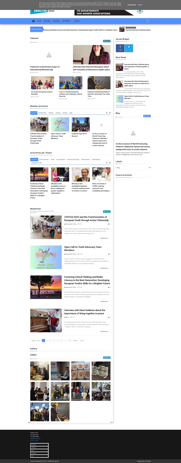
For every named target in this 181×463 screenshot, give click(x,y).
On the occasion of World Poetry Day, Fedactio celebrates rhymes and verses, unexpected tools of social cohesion (133, 147)
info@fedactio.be (35, 438)
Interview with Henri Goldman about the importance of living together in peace (133, 30)
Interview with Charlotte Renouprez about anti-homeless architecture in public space (136, 83)
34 (70, 340)
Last (81, 340)
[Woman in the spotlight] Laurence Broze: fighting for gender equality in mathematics (58, 188)
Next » (75, 340)
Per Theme (66, 21)
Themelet (148, 461)
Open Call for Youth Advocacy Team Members (58, 136)
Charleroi (33, 453)
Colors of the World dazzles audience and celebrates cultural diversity (70, 94)
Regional (56, 21)
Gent (32, 450)
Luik (32, 456)
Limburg (33, 447)
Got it (140, 5)
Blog (39, 21)
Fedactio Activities (111, 27)
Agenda (77, 21)
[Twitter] (129, 48)
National (47, 21)
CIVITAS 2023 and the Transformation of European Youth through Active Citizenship (38, 138)
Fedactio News (34, 461)
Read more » (104, 238)
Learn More (131, 5)
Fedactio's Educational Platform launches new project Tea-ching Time (99, 94)
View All (107, 41)
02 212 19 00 (34, 440)
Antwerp (33, 445)
